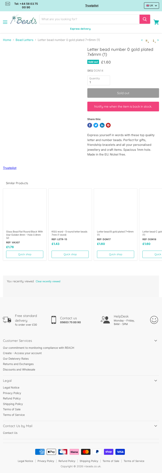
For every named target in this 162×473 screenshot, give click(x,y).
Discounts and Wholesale (19, 369)
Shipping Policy (13, 404)
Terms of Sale (12, 409)
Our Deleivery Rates (16, 358)
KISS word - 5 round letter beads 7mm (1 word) (69, 233)
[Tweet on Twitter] (95, 125)
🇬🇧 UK (149, 5)
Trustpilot (91, 5)
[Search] (144, 19)
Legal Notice (11, 387)
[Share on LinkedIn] (102, 125)
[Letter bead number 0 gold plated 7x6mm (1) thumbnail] (9, 56)
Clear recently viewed (48, 281)
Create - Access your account (22, 353)
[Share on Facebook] (89, 125)
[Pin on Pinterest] (108, 125)
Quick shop (24, 254)
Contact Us (10, 432)
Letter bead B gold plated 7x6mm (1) (115, 233)
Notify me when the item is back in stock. (123, 106)
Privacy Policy (12, 393)
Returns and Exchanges (18, 364)
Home (7, 40)
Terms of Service (14, 414)
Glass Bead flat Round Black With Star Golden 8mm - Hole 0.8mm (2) (24, 234)
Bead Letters (24, 40)
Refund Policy (12, 398)
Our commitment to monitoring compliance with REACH (38, 347)
